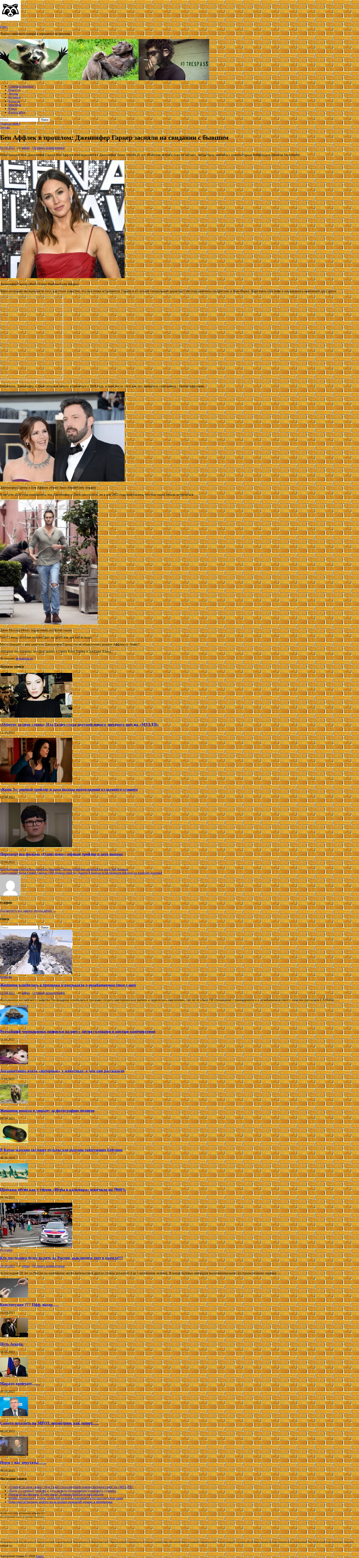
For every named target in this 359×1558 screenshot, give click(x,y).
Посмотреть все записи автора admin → (28, 910)
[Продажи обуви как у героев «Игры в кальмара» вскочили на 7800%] (14, 1181)
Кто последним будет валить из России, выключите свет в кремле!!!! (61, 1258)
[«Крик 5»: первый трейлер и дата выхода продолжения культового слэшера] (36, 781)
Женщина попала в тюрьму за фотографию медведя (47, 1110)
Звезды (13, 93)
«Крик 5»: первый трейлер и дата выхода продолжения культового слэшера (69, 789)
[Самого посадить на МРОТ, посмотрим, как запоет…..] (14, 1415)
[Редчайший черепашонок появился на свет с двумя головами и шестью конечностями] (14, 1023)
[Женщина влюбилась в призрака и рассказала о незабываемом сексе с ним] (36, 973)
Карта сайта (16, 112)
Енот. (4, 26)
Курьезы (14, 101)
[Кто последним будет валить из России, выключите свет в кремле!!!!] (36, 1246)
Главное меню (10, 123)
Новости (14, 90)
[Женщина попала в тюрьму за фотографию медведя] (14, 1102)
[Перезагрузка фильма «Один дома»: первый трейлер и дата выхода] (36, 846)
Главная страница (20, 86)
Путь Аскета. (12, 1344)
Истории (14, 97)
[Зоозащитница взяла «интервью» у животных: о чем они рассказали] (14, 1063)
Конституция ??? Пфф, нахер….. (29, 1304)
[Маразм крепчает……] (14, 1375)
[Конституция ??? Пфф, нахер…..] (14, 1296)
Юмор (12, 108)
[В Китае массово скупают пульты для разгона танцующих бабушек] (14, 1142)
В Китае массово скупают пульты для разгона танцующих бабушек (61, 1150)
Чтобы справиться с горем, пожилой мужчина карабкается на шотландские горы (65, 1498)
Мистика (14, 105)
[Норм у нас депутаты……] (14, 1454)
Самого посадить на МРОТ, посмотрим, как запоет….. (49, 1423)
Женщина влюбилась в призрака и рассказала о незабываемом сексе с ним (68, 985)
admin (26, 148)
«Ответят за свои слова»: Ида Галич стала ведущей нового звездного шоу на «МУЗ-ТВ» (79, 724)
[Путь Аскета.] (14, 1336)
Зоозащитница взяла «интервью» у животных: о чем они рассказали (62, 1071)
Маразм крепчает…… (20, 1383)
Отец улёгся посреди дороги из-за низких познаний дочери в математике (60, 1502)
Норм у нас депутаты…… (23, 1462)
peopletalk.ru (24, 658)
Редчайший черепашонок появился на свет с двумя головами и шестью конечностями (77, 1031)
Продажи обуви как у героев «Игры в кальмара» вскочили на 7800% (63, 1189)
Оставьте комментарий (48, 148)
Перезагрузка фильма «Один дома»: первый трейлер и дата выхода (61, 854)
